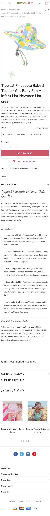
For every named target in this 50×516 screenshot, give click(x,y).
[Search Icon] (9, 3)
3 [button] (26, 441)
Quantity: (5, 142)
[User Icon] (39, 3)
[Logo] (25, 3)
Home (3, 10)
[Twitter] (22, 454)
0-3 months (8, 134)
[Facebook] (15, 454)
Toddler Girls (14, 10)
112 (6, 168)
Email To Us (29, 362)
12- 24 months (35, 134)
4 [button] (28, 441)
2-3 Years (21, 134)
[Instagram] (28, 454)
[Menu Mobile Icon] (2, 3)
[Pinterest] (34, 454)
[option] (25, 45)
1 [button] (21, 441)
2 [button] (23, 441)
